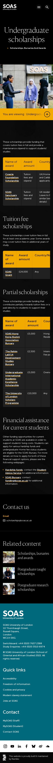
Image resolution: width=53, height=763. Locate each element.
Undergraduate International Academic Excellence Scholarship (14, 379)
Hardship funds (14, 469)
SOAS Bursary (13, 477)
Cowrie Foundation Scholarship (12, 177)
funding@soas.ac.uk (16, 480)
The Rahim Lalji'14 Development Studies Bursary (13, 358)
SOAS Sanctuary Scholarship (12, 195)
